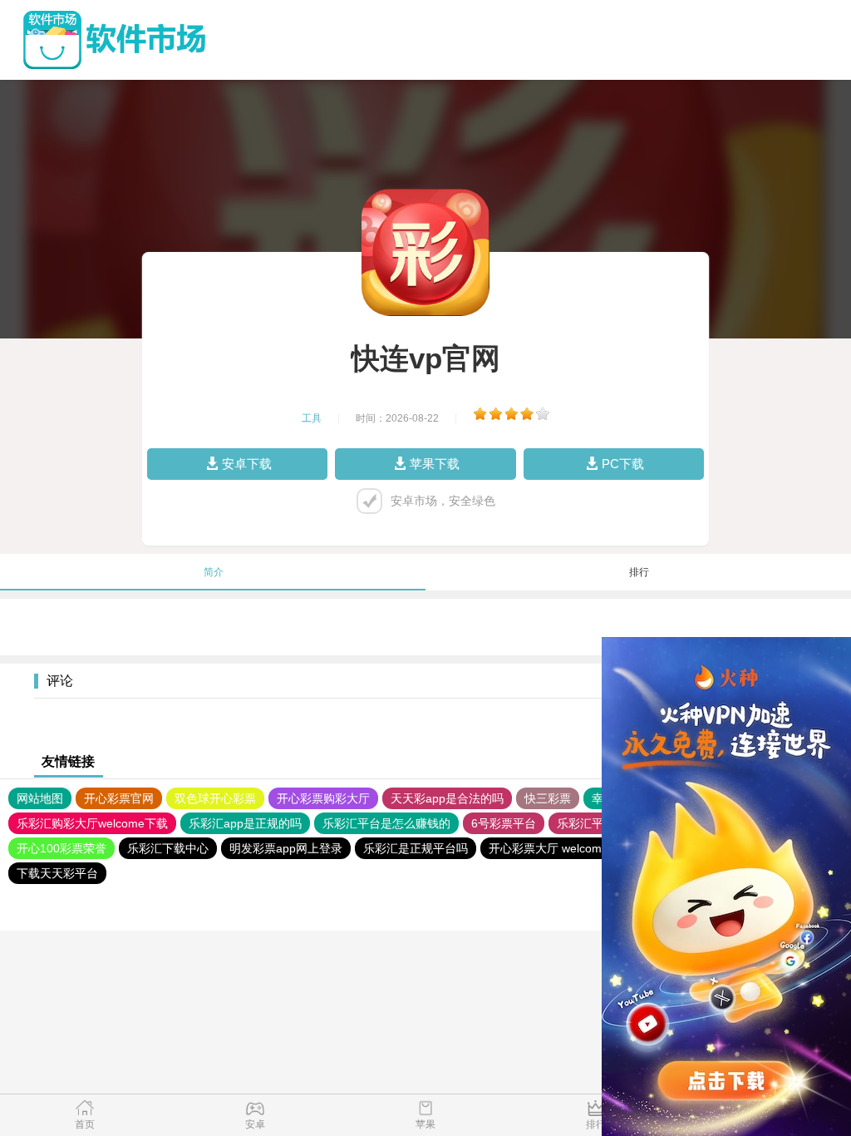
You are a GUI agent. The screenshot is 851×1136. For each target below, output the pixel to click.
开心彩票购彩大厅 (323, 798)
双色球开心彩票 (215, 798)
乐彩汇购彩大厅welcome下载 (92, 823)
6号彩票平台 (503, 823)
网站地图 (40, 798)
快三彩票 (547, 798)
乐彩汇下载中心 (168, 848)
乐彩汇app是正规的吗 (245, 823)
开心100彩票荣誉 (61, 848)
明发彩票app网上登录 (285, 848)
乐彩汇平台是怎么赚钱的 (386, 823)
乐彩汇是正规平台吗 (415, 848)
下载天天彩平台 (57, 873)
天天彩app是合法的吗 (447, 798)
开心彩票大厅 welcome (548, 848)
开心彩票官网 (119, 798)
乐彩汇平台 (586, 823)
